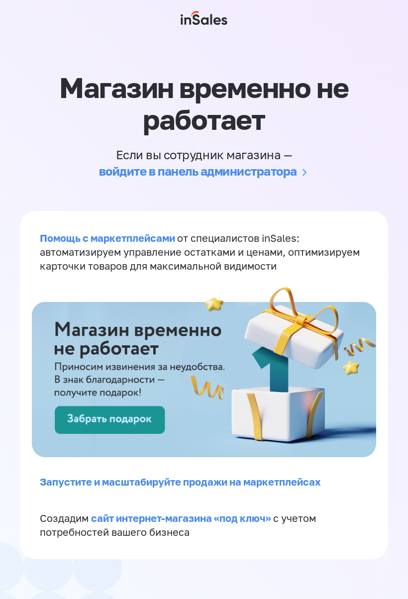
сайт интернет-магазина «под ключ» (182, 518)
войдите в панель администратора (198, 171)
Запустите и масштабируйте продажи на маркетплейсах (180, 482)
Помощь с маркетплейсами (108, 238)
